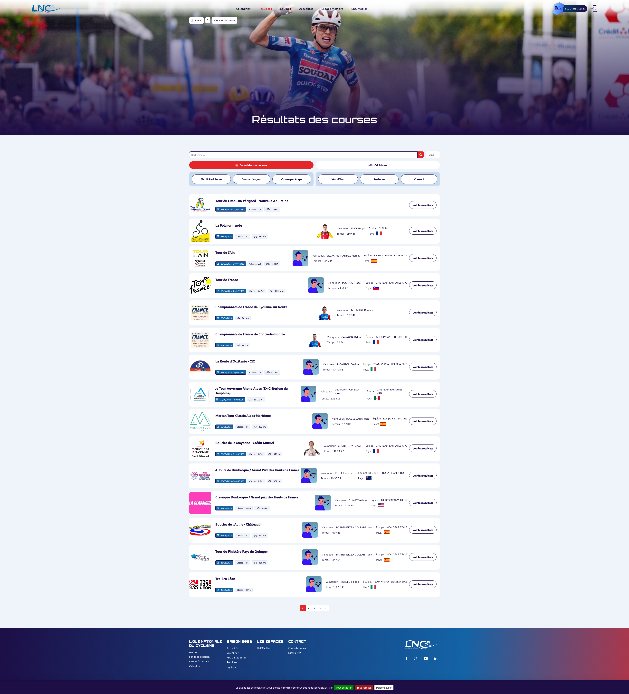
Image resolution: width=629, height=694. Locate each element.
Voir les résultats (423, 205)
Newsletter (294, 652)
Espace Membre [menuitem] (332, 8)
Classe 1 (419, 179)
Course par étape (291, 179)
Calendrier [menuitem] (243, 8)
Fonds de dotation (199, 656)
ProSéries (379, 179)
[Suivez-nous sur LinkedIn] (435, 658)
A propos (194, 651)
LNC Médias (263, 647)
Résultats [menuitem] (265, 8)
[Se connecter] (594, 8)
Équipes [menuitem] (285, 8)
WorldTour (338, 179)
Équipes (231, 666)
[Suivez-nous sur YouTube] (426, 658)
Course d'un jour (251, 179)
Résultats (232, 662)
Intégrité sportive (199, 661)
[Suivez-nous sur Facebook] (407, 658)
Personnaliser (384, 687)
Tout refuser (364, 687)
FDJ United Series (211, 179)
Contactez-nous (297, 647)
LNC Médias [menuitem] (359, 8)
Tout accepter (344, 687)
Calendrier (195, 666)
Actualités (232, 647)
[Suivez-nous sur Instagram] (415, 658)
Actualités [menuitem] (306, 8)
